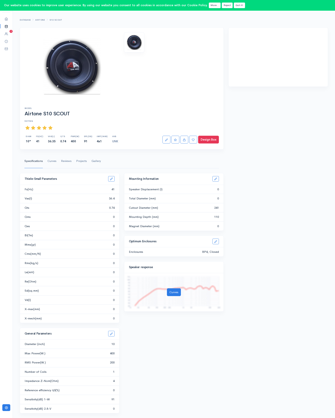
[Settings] (6, 407)
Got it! (239, 5)
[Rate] (175, 140)
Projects (81, 161)
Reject (227, 5)
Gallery (96, 161)
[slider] (39, 128)
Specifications (33, 161)
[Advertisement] (278, 57)
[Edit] (166, 140)
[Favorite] (193, 140)
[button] (6, 26)
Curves (51, 161)
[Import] (184, 140)
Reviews (66, 161)
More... (215, 5)
